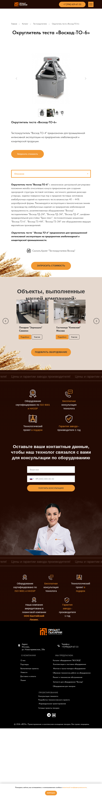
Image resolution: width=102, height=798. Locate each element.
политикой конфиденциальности (75, 787)
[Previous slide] (16, 78)
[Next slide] (85, 78)
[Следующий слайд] (96, 321)
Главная (14, 24)
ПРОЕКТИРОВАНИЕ (48, 692)
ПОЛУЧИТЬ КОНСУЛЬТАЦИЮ (51, 488)
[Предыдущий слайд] (5, 321)
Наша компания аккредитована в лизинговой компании (34, 612)
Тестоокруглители (40, 24)
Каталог (25, 24)
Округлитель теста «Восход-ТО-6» (65, 24)
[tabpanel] (51, 214)
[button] (27, 154)
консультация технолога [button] (68, 405)
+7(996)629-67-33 (70, 647)
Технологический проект (80, 587)
